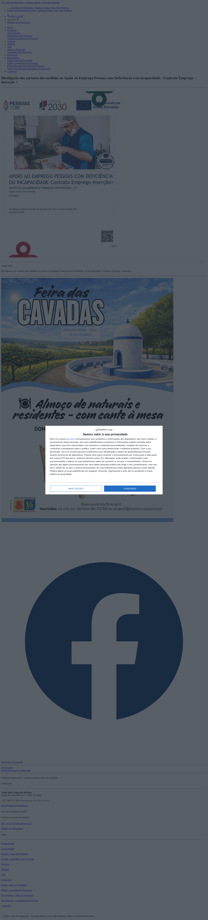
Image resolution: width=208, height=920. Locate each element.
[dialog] (104, 460)
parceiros (71, 439)
